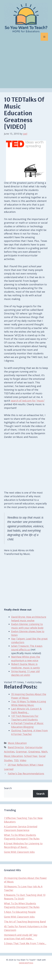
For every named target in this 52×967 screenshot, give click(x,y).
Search (8, 788)
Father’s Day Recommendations (26, 773)
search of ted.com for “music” (28, 400)
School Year (30, 756)
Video (23, 760)
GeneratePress (26, 962)
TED (16, 760)
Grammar (21, 751)
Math (44, 751)
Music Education (17, 743)
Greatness (34, 751)
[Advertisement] (26, 66)
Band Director (16, 747)
